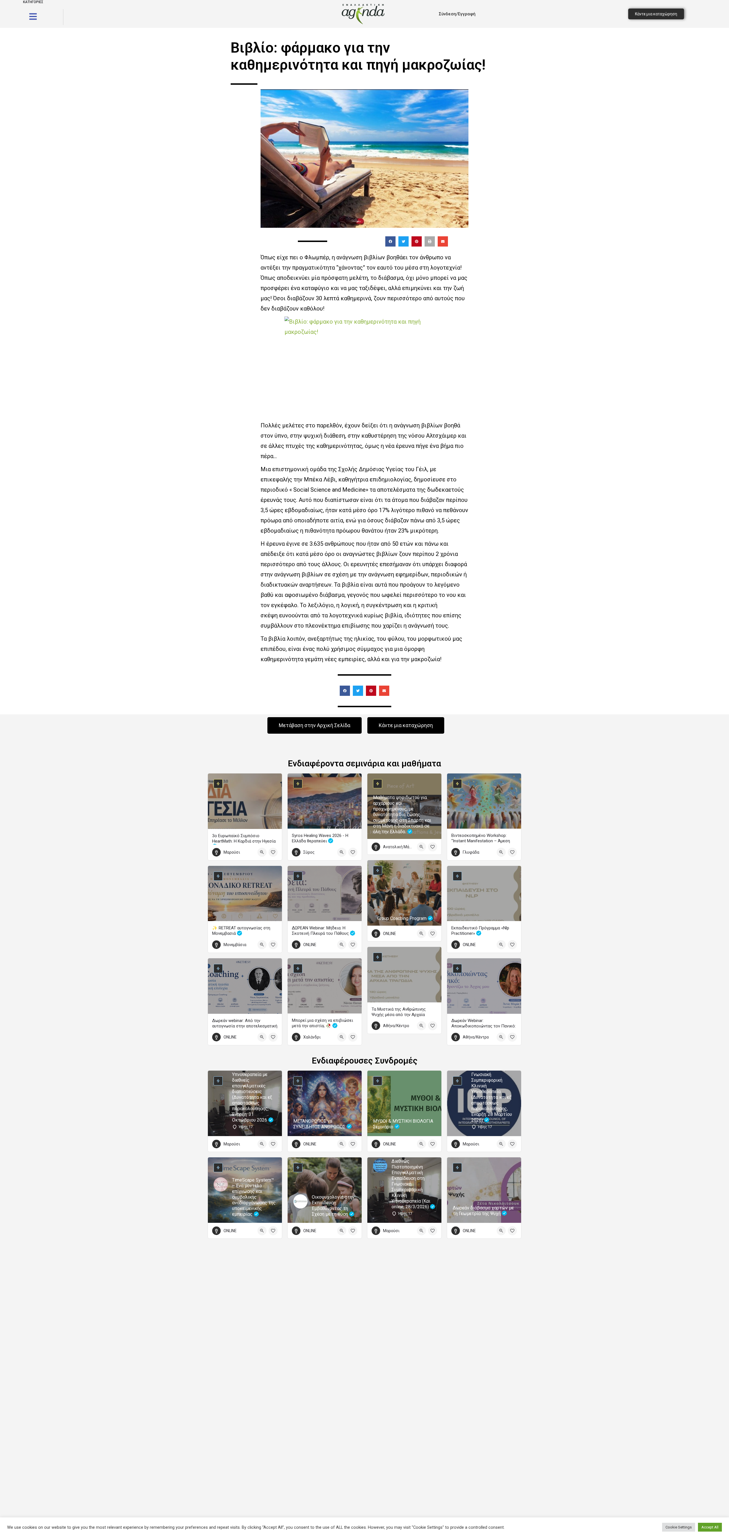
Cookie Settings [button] (678, 1527)
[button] (390, 241)
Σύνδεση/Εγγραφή (457, 13)
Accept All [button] (709, 1527)
